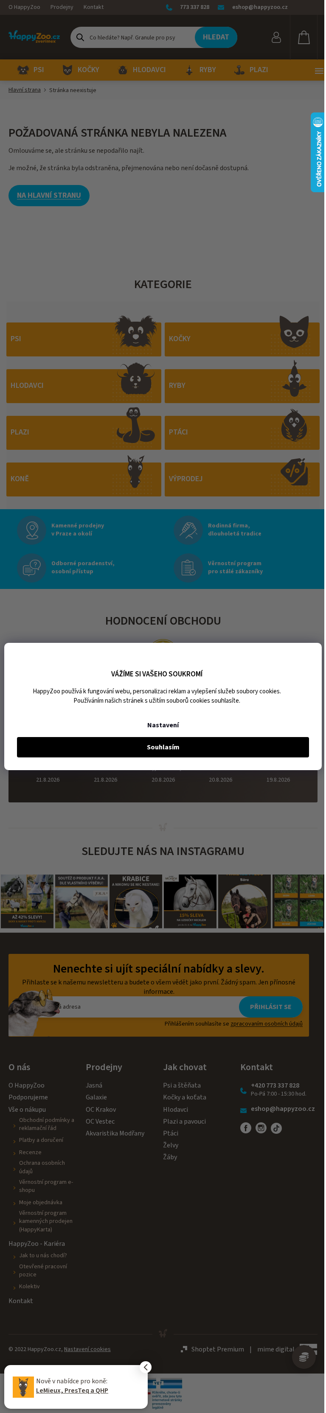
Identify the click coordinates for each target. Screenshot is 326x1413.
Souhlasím (163, 747)
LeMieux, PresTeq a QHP (72, 1390)
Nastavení (163, 725)
